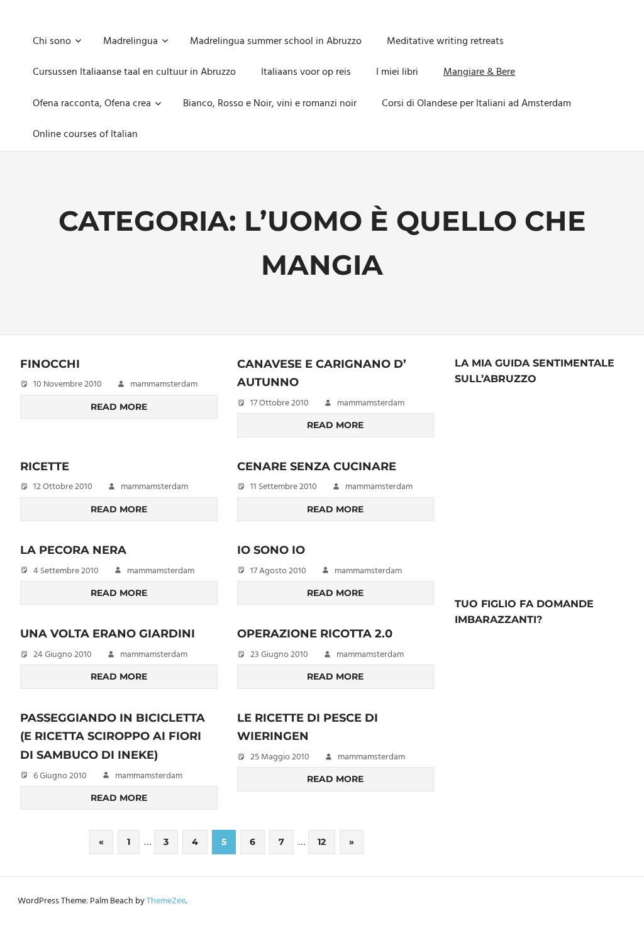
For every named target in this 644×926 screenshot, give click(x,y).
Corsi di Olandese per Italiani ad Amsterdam (476, 104)
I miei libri (397, 72)
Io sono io (271, 550)
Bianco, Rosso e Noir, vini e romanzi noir (270, 104)
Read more (119, 406)
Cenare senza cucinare (316, 466)
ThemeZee (166, 901)
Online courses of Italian (85, 134)
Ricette (44, 466)
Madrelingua (130, 41)
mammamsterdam (163, 384)
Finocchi (50, 364)
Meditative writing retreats (445, 41)
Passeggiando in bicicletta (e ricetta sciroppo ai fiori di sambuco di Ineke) (112, 736)
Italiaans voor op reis (306, 72)
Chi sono (52, 41)
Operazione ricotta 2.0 (314, 634)
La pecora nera (73, 550)
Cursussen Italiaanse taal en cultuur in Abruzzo (134, 72)
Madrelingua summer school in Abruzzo (276, 41)
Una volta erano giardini (107, 634)
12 (322, 841)
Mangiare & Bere (479, 72)
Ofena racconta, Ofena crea (92, 104)
